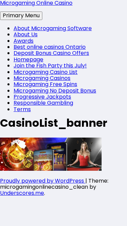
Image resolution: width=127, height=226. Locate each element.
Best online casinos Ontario (50, 47)
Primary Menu (21, 15)
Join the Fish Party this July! (50, 65)
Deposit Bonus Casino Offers (51, 53)
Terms (22, 109)
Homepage (28, 59)
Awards (24, 41)
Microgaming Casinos (42, 78)
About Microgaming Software (53, 28)
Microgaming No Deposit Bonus (55, 91)
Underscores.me (22, 193)
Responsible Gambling (43, 103)
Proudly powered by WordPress (42, 181)
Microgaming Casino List (46, 72)
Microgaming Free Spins (45, 84)
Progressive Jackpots (42, 97)
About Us (26, 34)
